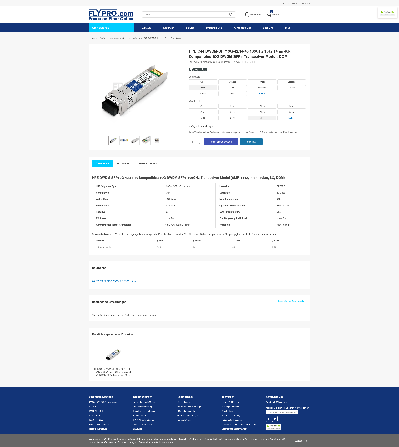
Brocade (291, 81)
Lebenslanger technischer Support (240, 132)
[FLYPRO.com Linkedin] (275, 419)
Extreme (262, 87)
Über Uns (268, 27)
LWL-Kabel (137, 428)
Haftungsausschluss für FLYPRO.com (239, 424)
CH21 (202, 112)
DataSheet (124, 163)
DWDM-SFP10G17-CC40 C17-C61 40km (116, 281)
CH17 (202, 106)
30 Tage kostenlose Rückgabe (205, 132)
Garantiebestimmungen (187, 415)
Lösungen (168, 27)
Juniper (232, 81)
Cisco (203, 81)
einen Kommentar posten (143, 315)
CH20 (291, 106)
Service (190, 27)
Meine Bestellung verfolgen (189, 406)
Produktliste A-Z (140, 415)
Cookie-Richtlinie (105, 442)
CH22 (232, 112)
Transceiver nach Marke (144, 402)
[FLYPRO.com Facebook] (268, 419)
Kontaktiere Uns (242, 27)
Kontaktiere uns (290, 132)
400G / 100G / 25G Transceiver (103, 402)
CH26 (232, 117)
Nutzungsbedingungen (232, 419)
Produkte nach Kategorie (144, 410)
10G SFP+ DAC (96, 419)
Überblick (103, 163)
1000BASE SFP (96, 410)
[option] (113, 141)
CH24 (291, 112)
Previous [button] (105, 140)
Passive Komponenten (99, 424)
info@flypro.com (280, 402)
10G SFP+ (94, 406)
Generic (291, 87)
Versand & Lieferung (231, 415)
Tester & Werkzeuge (98, 428)
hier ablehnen (166, 442)
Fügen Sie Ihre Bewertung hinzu (292, 301)
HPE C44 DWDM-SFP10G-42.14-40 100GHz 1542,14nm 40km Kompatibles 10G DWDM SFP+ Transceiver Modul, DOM (113, 372)
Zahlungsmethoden (230, 406)
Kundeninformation (185, 402)
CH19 (262, 106)
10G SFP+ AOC (96, 415)
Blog (287, 27)
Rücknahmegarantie (186, 410)
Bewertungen (147, 163)
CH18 (232, 106)
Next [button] (165, 140)
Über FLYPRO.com (230, 402)
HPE (203, 87)
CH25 (202, 117)
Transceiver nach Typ (142, 406)
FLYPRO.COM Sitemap (143, 419)
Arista (262, 81)
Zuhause (146, 27)
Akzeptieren (301, 440)
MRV (232, 93)
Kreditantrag (227, 410)
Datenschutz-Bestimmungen (234, 428)
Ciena (203, 93)
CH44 (262, 117)
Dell (232, 87)
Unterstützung (214, 27)
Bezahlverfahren (269, 132)
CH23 (262, 112)
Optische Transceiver (142, 424)
